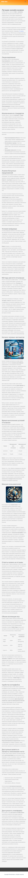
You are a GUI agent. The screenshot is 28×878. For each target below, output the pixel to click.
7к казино (21, 31)
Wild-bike (4, 1)
